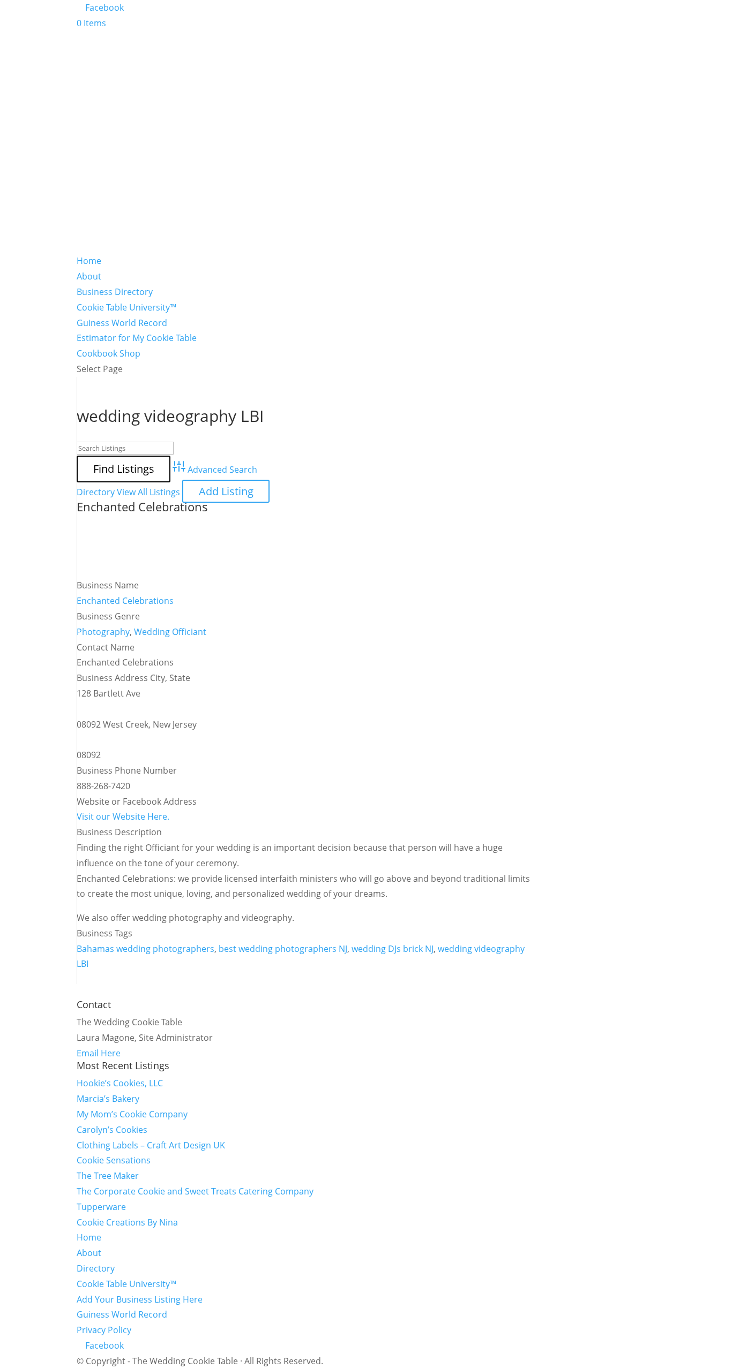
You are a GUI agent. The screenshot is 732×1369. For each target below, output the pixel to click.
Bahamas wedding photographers (145, 949)
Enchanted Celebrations (142, 506)
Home (89, 261)
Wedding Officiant (170, 632)
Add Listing (226, 491)
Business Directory (115, 292)
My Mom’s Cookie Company (132, 1114)
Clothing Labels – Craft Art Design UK (151, 1145)
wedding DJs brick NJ (393, 949)
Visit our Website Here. (123, 816)
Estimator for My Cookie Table (137, 338)
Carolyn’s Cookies (112, 1130)
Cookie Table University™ (126, 307)
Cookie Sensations (114, 1160)
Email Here (99, 1053)
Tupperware (101, 1207)
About (89, 276)
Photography (103, 632)
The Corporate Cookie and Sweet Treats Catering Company (195, 1191)
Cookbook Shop (108, 353)
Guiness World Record (122, 323)
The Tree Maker (108, 1176)
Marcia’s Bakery (108, 1099)
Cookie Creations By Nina (127, 1222)
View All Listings (148, 492)
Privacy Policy (104, 1330)
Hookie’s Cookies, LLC (120, 1083)
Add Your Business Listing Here (140, 1299)
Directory (96, 492)
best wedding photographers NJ (283, 949)
